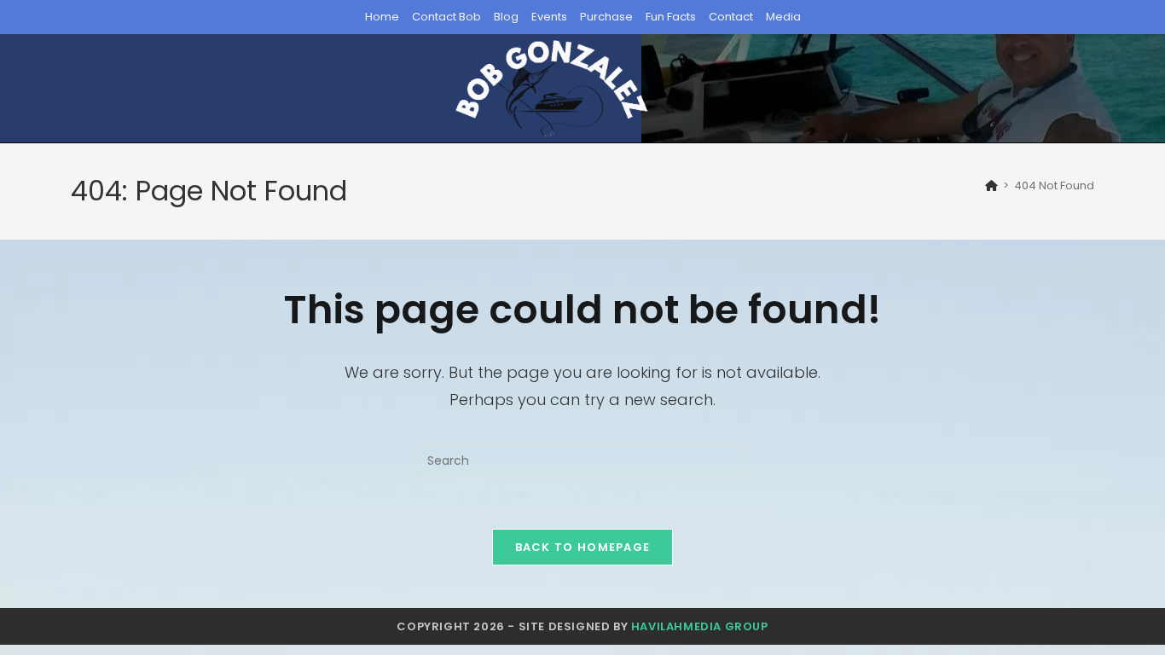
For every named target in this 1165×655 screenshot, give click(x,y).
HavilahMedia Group (699, 626)
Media (783, 17)
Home (382, 17)
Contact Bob (446, 17)
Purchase (606, 17)
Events (549, 17)
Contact (731, 17)
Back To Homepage (583, 547)
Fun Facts (671, 17)
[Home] (991, 185)
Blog (506, 17)
